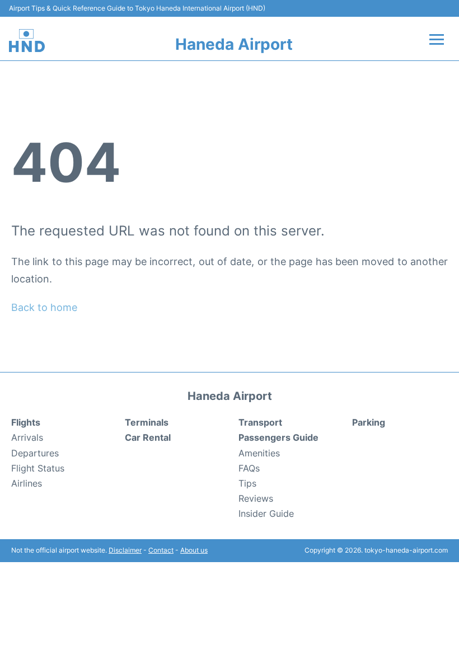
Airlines (26, 483)
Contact (161, 550)
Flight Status (37, 468)
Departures (35, 453)
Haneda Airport (234, 44)
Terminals (146, 422)
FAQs (249, 468)
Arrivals (27, 437)
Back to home (44, 307)
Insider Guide (266, 513)
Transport (260, 422)
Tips (247, 483)
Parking (368, 422)
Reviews (255, 498)
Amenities (259, 453)
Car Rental (148, 437)
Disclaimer (125, 550)
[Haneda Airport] (27, 40)
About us (194, 550)
